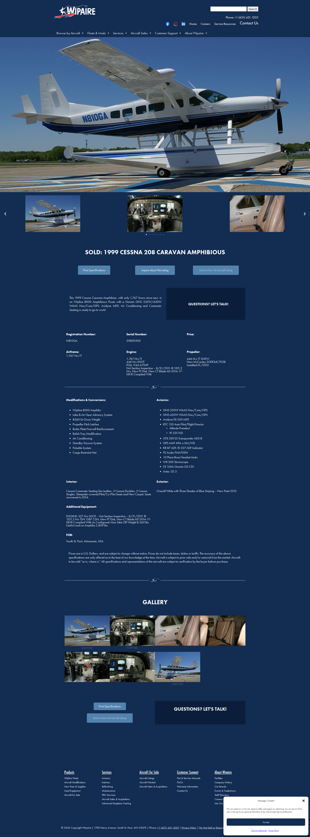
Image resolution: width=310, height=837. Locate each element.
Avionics (106, 778)
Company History (223, 782)
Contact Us (249, 22)
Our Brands (220, 786)
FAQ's (180, 782)
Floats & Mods (96, 33)
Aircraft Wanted (147, 782)
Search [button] (253, 9)
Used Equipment (72, 790)
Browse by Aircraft (68, 33)
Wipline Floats (71, 778)
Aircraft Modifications (75, 782)
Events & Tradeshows (225, 790)
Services (118, 33)
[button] (303, 800)
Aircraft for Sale (72, 795)
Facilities (219, 778)
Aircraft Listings (147, 778)
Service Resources (225, 24)
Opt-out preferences (259, 830)
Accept (266, 822)
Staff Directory (222, 795)
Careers (205, 24)
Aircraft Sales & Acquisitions (116, 799)
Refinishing (107, 786)
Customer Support (166, 33)
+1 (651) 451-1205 (168, 827)
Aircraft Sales (139, 33)
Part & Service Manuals (188, 778)
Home (193, 24)
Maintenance (108, 790)
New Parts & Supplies (75, 786)
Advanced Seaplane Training (116, 803)
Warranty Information (187, 786)
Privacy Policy (274, 830)
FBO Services (108, 795)
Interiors (106, 782)
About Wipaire (194, 33)
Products (69, 772)
